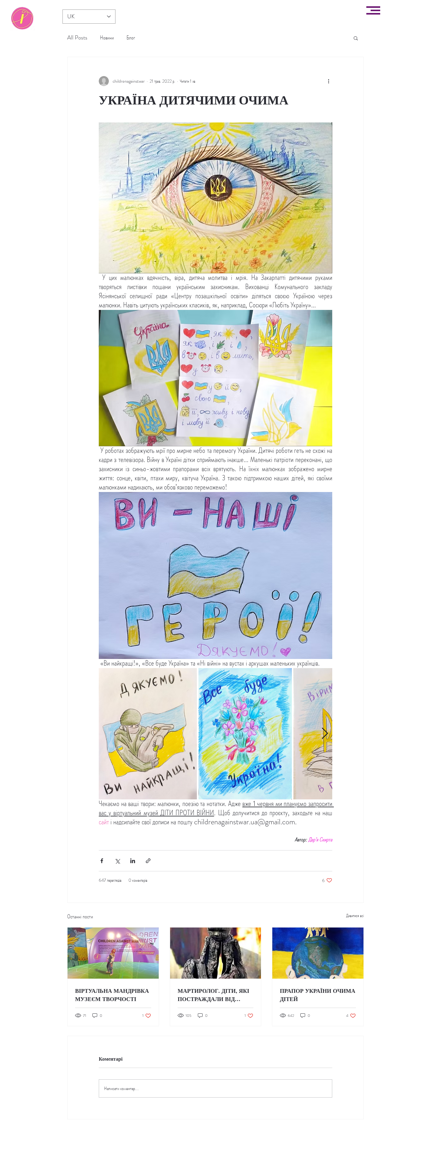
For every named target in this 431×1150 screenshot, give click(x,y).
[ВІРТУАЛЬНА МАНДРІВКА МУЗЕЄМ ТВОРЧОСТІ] (113, 953)
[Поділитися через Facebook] (102, 861)
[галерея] (22, 18)
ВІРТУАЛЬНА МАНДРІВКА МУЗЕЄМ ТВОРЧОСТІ (112, 995)
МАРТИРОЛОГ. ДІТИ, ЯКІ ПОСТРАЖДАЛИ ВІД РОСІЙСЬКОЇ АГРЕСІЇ (213, 995)
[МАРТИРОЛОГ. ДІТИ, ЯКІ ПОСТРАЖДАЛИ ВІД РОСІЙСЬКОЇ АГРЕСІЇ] (215, 953)
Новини (107, 38)
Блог (131, 38)
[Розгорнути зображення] (148, 733)
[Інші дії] (328, 81)
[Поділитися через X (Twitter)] (117, 861)
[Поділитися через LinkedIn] (133, 861)
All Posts (77, 38)
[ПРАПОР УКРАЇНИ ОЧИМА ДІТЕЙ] (317, 953)
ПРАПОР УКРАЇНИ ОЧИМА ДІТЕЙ (317, 995)
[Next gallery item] (324, 734)
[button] (373, 10)
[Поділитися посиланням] (148, 861)
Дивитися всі (355, 915)
